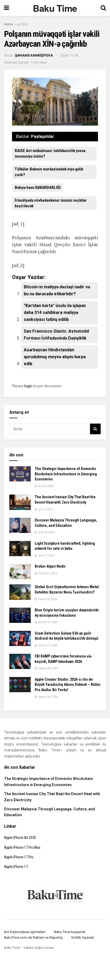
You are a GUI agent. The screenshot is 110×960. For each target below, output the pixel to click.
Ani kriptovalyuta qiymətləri (24, 932)
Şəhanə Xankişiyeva (34, 55)
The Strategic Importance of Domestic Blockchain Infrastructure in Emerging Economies (66, 474)
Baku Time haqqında (69, 932)
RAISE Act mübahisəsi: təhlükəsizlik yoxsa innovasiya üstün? (50, 153)
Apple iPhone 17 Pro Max (22, 847)
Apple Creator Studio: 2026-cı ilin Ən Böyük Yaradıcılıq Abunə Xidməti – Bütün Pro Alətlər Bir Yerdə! (67, 684)
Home (8, 24)
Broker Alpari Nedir (50, 566)
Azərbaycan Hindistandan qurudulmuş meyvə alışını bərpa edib (55, 356)
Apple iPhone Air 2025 (20, 837)
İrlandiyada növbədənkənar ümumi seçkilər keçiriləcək (51, 203)
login (28, 386)
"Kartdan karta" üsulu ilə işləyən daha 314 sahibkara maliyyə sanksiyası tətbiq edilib (55, 312)
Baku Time (55, 8)
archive (22, 24)
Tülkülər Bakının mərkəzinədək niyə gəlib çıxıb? (49, 172)
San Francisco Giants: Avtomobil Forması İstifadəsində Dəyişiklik (56, 335)
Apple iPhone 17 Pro (19, 857)
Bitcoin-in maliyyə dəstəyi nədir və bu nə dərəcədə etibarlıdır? (57, 290)
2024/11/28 (69, 55)
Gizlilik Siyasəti (82, 937)
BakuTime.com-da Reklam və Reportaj (33, 937)
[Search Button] (95, 429)
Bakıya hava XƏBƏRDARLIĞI (38, 187)
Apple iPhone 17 (16, 867)
